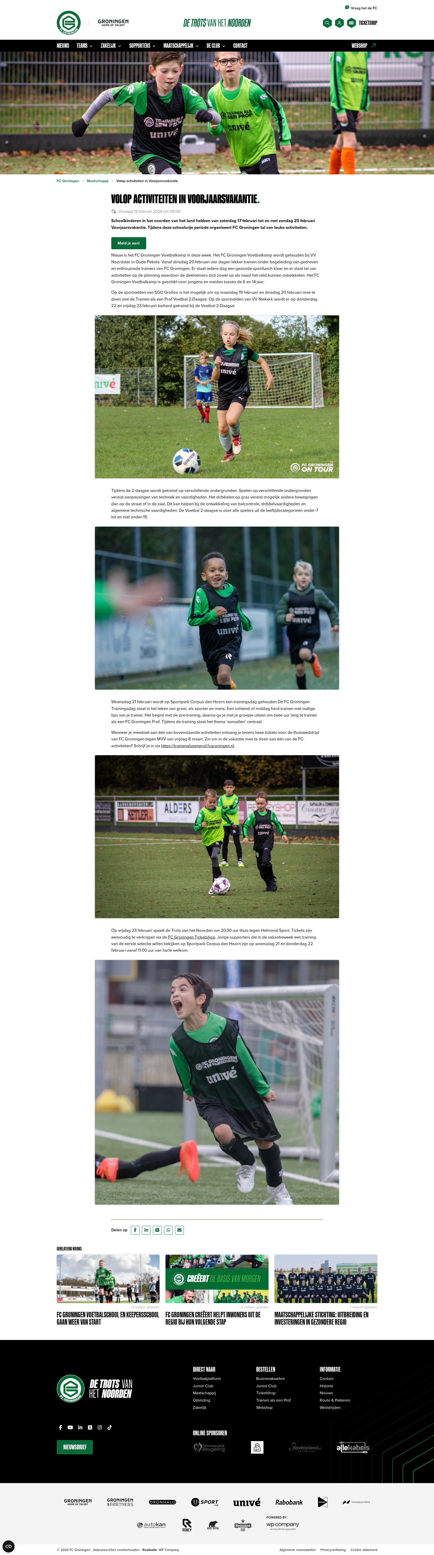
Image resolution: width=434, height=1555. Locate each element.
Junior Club (203, 1386)
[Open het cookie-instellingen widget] (9, 1546)
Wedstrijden (330, 1407)
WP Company (169, 1549)
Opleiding (201, 1400)
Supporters (139, 45)
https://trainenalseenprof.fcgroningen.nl (197, 745)
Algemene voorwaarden (298, 1549)
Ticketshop (266, 1393)
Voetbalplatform (207, 1378)
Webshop (264, 1407)
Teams (82, 45)
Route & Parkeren (335, 1400)
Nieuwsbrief (75, 1447)
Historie (326, 1386)
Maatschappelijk (178, 45)
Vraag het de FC (364, 8)
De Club (213, 45)
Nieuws (63, 45)
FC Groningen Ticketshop (191, 937)
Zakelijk (108, 45)
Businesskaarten (270, 1378)
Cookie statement (364, 1549)
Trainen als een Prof (273, 1400)
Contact (240, 45)
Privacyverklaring (333, 1549)
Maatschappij (204, 1393)
